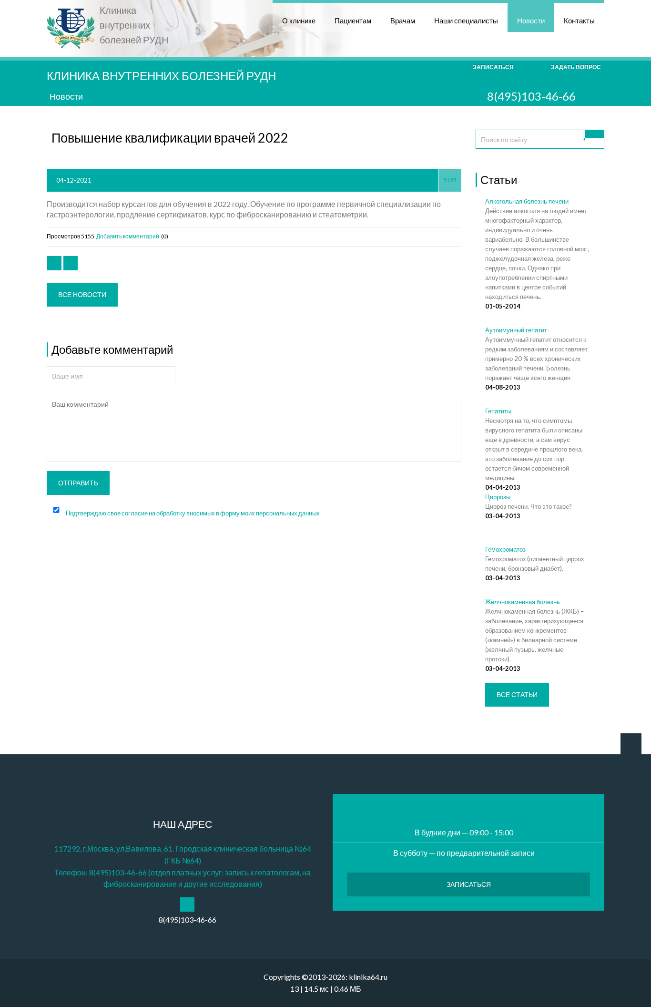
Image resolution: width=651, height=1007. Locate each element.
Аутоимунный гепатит (516, 330)
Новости (531, 20)
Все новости (82, 294)
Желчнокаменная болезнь (522, 602)
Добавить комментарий (127, 236)
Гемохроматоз (505, 549)
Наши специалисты (466, 20)
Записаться (493, 67)
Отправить (78, 483)
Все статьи (517, 694)
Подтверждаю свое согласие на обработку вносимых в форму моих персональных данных (193, 513)
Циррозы (497, 497)
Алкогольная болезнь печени (527, 201)
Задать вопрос (576, 67)
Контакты (579, 20)
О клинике (298, 20)
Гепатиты (498, 411)
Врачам (402, 20)
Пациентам (353, 20)
